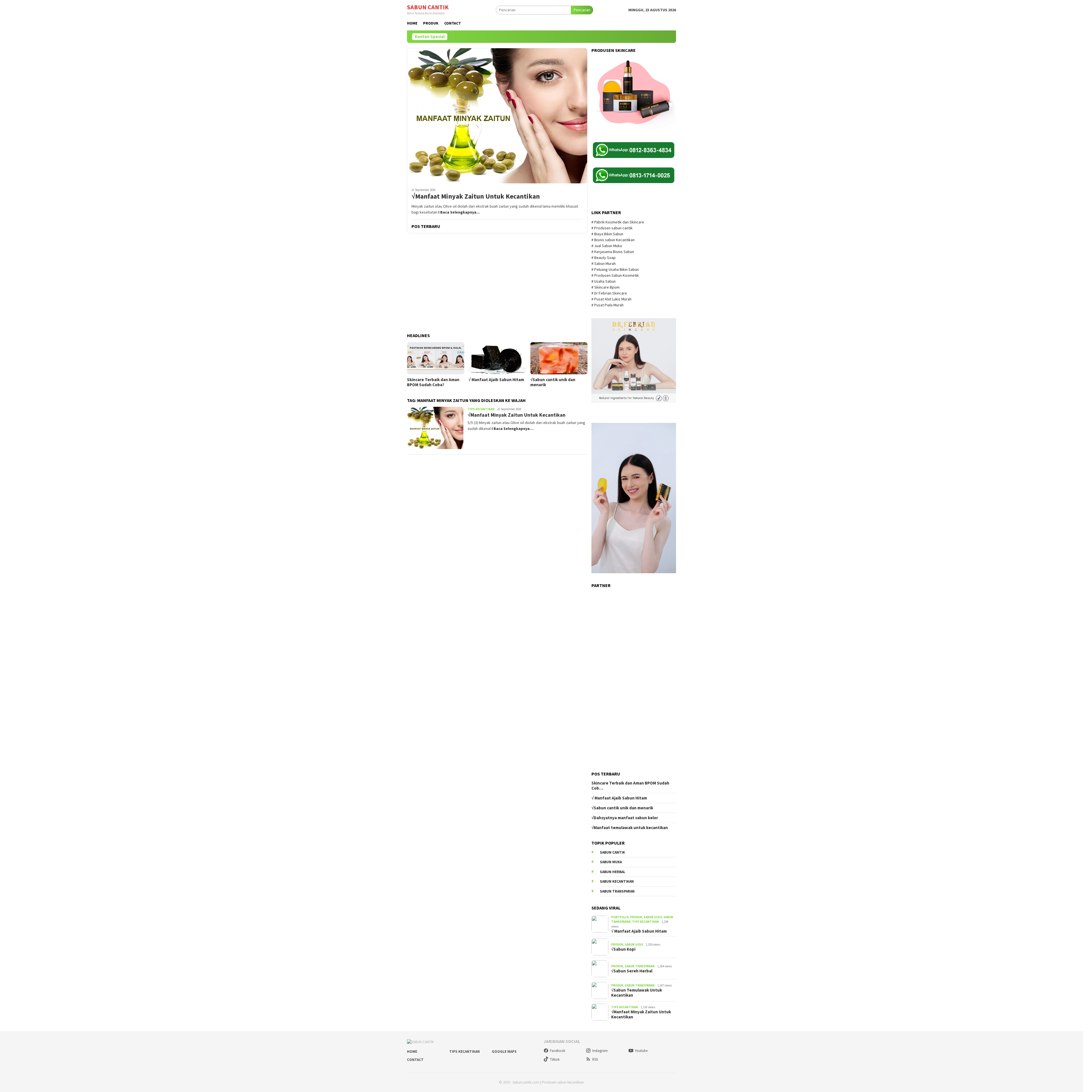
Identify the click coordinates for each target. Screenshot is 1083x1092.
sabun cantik (612, 852)
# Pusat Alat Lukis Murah (611, 299)
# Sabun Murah (603, 263)
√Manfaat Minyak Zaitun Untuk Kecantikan (475, 196)
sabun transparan (617, 891)
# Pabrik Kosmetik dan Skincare (618, 222)
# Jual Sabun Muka (607, 245)
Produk (636, 917)
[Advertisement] (497, 283)
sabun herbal (612, 871)
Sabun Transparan (640, 966)
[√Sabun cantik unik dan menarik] (558, 358)
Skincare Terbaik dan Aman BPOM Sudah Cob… (630, 786)
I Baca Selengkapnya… (513, 428)
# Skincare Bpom (605, 287)
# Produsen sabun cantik (612, 227)
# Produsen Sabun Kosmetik (615, 275)
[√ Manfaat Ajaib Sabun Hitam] (497, 358)
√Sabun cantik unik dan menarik (552, 382)
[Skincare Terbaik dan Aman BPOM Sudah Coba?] (435, 358)
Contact (415, 1059)
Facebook (557, 1050)
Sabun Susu (653, 917)
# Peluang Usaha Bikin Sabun (615, 269)
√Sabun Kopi (623, 949)
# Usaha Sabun (604, 281)
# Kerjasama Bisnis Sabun (612, 251)
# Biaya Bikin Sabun (607, 233)
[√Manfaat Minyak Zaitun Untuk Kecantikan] (497, 115)
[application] (633, 498)
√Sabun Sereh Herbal (631, 971)
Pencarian (582, 9)
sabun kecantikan (617, 881)
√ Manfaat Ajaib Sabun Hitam (496, 379)
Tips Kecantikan (481, 409)
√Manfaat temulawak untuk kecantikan (629, 827)
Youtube (641, 1050)
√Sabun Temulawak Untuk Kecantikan (636, 993)
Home (412, 1051)
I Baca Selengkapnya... (459, 212)
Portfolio (620, 917)
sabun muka (611, 862)
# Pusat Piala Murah (607, 304)
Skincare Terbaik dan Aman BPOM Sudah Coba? (433, 382)
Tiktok (555, 1059)
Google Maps (504, 1051)
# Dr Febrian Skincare (609, 293)
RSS (595, 1059)
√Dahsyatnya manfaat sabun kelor (624, 817)
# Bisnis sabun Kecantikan (613, 239)
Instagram (600, 1050)
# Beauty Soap (604, 257)
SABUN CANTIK (428, 7)
